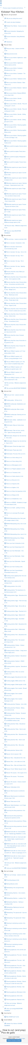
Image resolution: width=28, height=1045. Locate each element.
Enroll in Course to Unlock (14, 1040)
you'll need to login (20, 1038)
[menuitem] (1, 3)
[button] (1, 1)
